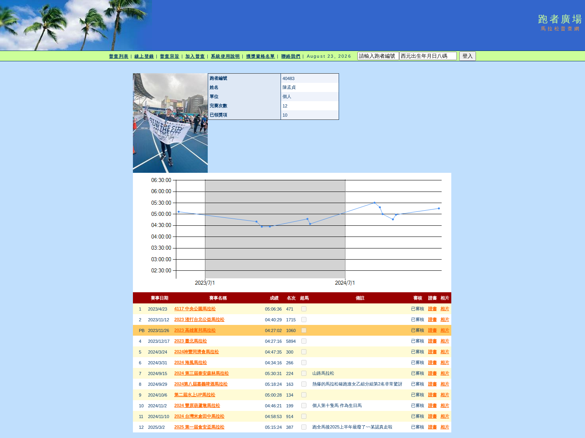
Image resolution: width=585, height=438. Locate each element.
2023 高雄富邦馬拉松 (195, 330)
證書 (432, 308)
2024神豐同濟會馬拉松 (196, 351)
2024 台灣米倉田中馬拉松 (199, 416)
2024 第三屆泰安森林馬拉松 (201, 373)
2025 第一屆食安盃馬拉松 (199, 426)
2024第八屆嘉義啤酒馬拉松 (201, 383)
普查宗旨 (169, 56)
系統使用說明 (225, 56)
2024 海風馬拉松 (190, 362)
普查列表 (118, 56)
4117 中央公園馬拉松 (195, 308)
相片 (445, 308)
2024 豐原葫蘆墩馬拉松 (197, 405)
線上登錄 (144, 56)
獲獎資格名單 (260, 56)
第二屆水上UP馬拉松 (194, 394)
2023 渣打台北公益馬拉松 (199, 319)
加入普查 (195, 56)
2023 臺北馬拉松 (190, 340)
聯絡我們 (290, 56)
